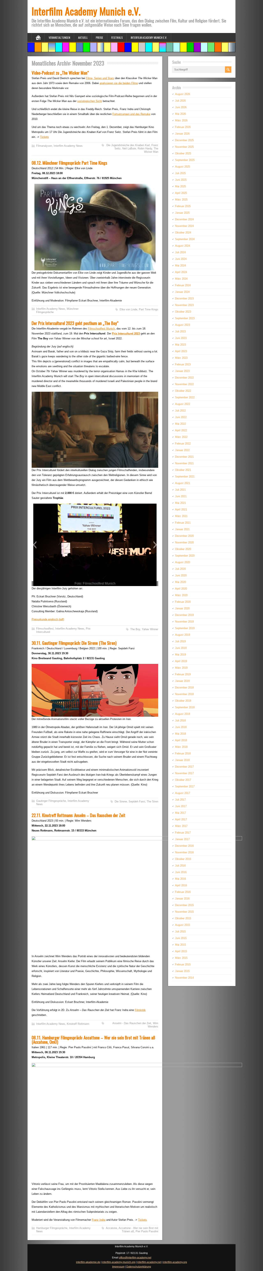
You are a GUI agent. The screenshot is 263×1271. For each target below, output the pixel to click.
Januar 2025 (182, 212)
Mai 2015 (180, 944)
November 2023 (184, 305)
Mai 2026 (180, 113)
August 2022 (182, 404)
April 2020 (181, 588)
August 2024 (182, 245)
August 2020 (182, 562)
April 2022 (181, 430)
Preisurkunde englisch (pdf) (48, 619)
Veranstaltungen (59, 37)
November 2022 (184, 384)
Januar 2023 (182, 371)
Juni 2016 (181, 872)
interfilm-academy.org (175, 1262)
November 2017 (184, 773)
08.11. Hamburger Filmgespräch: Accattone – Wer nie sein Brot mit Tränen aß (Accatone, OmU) (93, 1039)
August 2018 (182, 713)
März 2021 (181, 516)
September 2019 (185, 628)
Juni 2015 (181, 938)
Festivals (117, 37)
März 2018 (181, 746)
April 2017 (181, 819)
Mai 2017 (180, 812)
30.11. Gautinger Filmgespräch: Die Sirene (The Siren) (74, 643)
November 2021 (184, 463)
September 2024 (185, 239)
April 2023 (181, 351)
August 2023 (182, 324)
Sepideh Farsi (137, 801)
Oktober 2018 (183, 700)
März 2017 (181, 826)
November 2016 (184, 852)
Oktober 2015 (183, 918)
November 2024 (184, 225)
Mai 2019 (180, 654)
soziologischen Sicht (89, 101)
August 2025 (182, 166)
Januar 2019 (182, 680)
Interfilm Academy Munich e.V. (86, 11)
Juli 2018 (180, 720)
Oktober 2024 (183, 232)
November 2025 (184, 146)
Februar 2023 (183, 364)
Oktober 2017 (183, 779)
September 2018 (185, 707)
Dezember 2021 (184, 456)
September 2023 (185, 318)
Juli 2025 (180, 173)
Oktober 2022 (183, 390)
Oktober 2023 (183, 311)
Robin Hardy (145, 148)
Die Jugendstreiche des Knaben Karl (128, 145)
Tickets (44, 136)
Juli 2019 (180, 641)
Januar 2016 (182, 898)
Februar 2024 (183, 285)
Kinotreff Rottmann (78, 1023)
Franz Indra (98, 1219)
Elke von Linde (128, 309)
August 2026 (182, 94)
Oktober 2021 (183, 469)
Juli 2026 (180, 100)
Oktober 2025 (183, 153)
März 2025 (181, 199)
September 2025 (185, 160)
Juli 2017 (180, 799)
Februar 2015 (183, 964)
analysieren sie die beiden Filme (119, 83)
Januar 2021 (182, 529)
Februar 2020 (183, 601)
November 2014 (184, 977)
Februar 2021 (183, 522)
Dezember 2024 (184, 219)
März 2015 (181, 957)
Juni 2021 (181, 496)
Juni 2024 (181, 258)
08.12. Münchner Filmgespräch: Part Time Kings (69, 162)
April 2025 (181, 193)
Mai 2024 (180, 265)
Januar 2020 (182, 608)
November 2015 (184, 911)
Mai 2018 (180, 733)
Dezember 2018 (184, 687)
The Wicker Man (151, 150)
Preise (99, 37)
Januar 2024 (182, 291)
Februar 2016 (183, 891)
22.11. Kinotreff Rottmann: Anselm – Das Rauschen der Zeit (78, 815)
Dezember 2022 (184, 377)
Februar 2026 (183, 127)
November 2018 (184, 694)
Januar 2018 (182, 760)
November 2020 (184, 542)
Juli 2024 (180, 252)
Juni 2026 (181, 107)
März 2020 (181, 595)
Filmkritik (140, 1010)
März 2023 (181, 357)
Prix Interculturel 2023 (126, 333)
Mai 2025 (180, 186)
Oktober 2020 (183, 549)
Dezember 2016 (184, 845)
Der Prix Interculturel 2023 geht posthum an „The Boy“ (75, 323)
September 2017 (185, 786)
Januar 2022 (182, 450)
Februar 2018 (183, 753)
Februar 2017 (183, 832)
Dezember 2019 (184, 615)
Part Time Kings (148, 309)
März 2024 (181, 278)
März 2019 (181, 667)
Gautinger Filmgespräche (51, 800)
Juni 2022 (181, 417)
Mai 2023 (180, 344)
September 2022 (185, 397)
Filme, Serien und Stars (100, 78)
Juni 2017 (181, 806)
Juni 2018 (181, 727)
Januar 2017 (182, 839)
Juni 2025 (181, 179)
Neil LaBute (129, 148)
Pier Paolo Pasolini (147, 1231)
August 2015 (182, 924)
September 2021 (185, 476)
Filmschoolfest (45, 628)
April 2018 (181, 740)
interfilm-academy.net (149, 1262)
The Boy (135, 629)
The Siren (152, 801)
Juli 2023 (180, 331)
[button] (35, 545)
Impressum (118, 1266)
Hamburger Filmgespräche (51, 1228)
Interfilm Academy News (68, 145)
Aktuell (83, 37)
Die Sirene (121, 801)
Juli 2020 (180, 568)
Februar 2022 (183, 443)
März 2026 (181, 120)
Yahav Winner (150, 629)
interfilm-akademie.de (88, 1262)
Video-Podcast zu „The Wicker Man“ (60, 72)
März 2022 (181, 437)
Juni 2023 (181, 338)
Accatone (111, 1228)
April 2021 (181, 509)
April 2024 (181, 272)
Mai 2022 (180, 423)
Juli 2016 (180, 865)
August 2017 (182, 793)
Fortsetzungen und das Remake (131, 114)
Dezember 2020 (184, 535)
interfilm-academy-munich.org (118, 1262)
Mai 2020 (180, 582)
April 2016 (181, 885)
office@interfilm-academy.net (135, 1257)
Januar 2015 (182, 971)
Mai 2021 (180, 502)
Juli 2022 (180, 410)
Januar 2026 (182, 133)
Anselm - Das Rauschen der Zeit (131, 1023)
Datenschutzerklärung (138, 1266)
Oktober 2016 (183, 859)
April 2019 (181, 661)
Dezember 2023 (184, 298)
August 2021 (182, 483)
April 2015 (181, 951)
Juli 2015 (180, 931)
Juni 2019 (181, 648)
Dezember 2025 (184, 140)
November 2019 (184, 621)
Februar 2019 (183, 674)
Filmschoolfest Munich (101, 328)
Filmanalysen (44, 145)
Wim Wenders (153, 1025)
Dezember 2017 (184, 766)
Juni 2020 (181, 575)
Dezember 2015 (184, 905)
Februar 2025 (183, 206)
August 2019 (182, 634)
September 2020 (185, 555)
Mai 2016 (180, 878)
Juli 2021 (180, 489)
